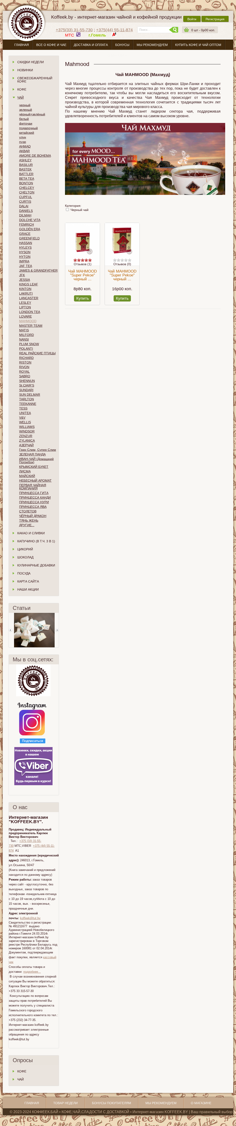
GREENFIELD (29, 238)
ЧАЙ (20, 1079)
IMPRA (24, 261)
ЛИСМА (25, 471)
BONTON (26, 183)
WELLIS (25, 422)
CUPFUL (25, 197)
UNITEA (25, 413)
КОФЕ (21, 1071)
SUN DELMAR (29, 394)
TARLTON (26, 399)
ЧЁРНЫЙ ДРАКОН (32, 516)
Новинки (25, 70)
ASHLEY (25, 160)
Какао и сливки (31, 533)
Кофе (21, 89)
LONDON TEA (29, 312)
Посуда (23, 573)
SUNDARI (26, 390)
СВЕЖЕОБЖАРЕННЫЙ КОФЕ (34, 79)
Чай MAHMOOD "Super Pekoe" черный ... (82, 275)
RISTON (25, 362)
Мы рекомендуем (152, 45)
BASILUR (26, 165)
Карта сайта (28, 581)
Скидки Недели (30, 62)
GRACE (24, 234)
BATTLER (26, 174)
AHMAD (25, 146)
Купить (82, 298)
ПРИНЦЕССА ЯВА (33, 507)
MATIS (24, 330)
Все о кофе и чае (51, 45)
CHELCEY (26, 188)
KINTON (25, 289)
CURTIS (25, 201)
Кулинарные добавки (36, 565)
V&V (22, 417)
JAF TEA (25, 266)
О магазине (118, 55)
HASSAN (25, 243)
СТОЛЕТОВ (27, 511)
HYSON (24, 252)
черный (24, 105)
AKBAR (24, 151)
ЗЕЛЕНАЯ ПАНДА (32, 454)
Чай (20, 97)
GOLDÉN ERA (29, 229)
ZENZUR (25, 436)
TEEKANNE (27, 404)
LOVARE (25, 316)
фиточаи (25, 123)
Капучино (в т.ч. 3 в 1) (36, 541)
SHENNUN (27, 381)
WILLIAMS (27, 427)
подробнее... (32, 971)
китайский (26, 132)
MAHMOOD (27, 321)
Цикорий (25, 549)
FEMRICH (26, 224)
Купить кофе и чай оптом (198, 45)
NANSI (24, 339)
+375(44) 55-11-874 (114, 30)
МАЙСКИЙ (27, 476)
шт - (203, 30)
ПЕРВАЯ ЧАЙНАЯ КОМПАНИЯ (32, 486)
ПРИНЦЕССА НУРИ (34, 502)
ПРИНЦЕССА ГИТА (33, 493)
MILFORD (26, 335)
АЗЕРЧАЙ (26, 445)
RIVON (24, 367)
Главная (21, 45)
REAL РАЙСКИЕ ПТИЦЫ (37, 353)
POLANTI (26, 348)
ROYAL (24, 371)
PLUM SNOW (29, 344)
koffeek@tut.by (30, 918)
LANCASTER (28, 298)
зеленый (25, 109)
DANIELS (26, 211)
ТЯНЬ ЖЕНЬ (28, 520)
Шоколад (25, 557)
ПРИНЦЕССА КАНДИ (35, 497)
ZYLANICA (27, 440)
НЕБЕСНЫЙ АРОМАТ (35, 480)
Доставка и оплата (91, 45)
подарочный (28, 128)
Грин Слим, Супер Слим (37, 450)
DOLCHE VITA (29, 220)
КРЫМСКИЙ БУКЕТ (33, 467)
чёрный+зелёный (32, 114)
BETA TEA (26, 178)
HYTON (24, 257)
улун (22, 137)
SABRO (24, 376)
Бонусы (122, 45)
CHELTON (26, 192)
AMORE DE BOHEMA (35, 155)
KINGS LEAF (28, 284)
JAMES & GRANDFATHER (38, 270)
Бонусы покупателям (111, 1103)
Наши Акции (28, 589)
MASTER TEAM (30, 325)
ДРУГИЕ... (26, 525)
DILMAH (25, 215)
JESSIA (24, 280)
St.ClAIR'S (26, 385)
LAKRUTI (26, 293)
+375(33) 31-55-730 (74, 30)
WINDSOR (27, 431)
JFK (22, 275)
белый (24, 119)
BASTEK (25, 169)
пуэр (22, 142)
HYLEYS (25, 247)
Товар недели (65, 1103)
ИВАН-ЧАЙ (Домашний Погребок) (36, 460)
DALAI (23, 206)
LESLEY (25, 302)
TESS (23, 408)
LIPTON (25, 307)
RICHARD (26, 358)
